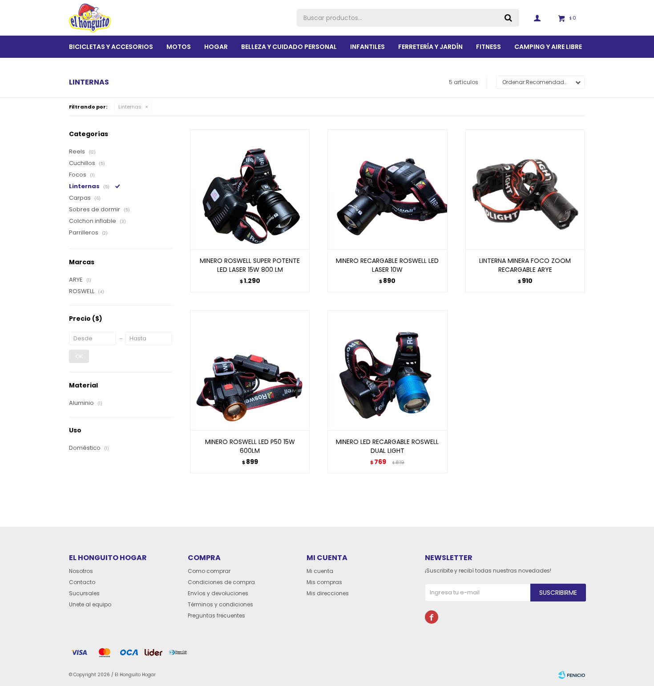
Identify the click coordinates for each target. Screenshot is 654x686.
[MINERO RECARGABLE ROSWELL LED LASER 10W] (387, 189)
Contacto (82, 582)
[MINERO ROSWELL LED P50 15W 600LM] (250, 370)
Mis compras (324, 582)
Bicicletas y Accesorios (111, 46)
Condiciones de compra (221, 582)
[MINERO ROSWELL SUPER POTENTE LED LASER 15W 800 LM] (250, 189)
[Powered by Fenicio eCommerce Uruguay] (571, 675)
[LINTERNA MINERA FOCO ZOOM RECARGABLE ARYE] (525, 189)
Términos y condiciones (220, 604)
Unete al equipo (90, 604)
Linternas (129, 106)
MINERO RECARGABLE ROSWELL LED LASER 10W (387, 265)
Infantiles (367, 46)
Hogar (216, 46)
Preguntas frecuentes (216, 615)
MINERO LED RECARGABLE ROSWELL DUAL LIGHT (387, 446)
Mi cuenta (320, 571)
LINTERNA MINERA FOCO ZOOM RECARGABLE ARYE (525, 265)
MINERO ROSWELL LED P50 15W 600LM (250, 446)
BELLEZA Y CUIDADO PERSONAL (289, 46)
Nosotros (81, 571)
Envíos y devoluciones (218, 593)
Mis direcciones (328, 593)
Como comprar (209, 571)
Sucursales (84, 593)
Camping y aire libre (548, 46)
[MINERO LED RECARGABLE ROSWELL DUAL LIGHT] (387, 370)
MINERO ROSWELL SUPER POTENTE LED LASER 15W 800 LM (250, 265)
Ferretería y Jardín (430, 46)
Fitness (488, 46)
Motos (178, 46)
